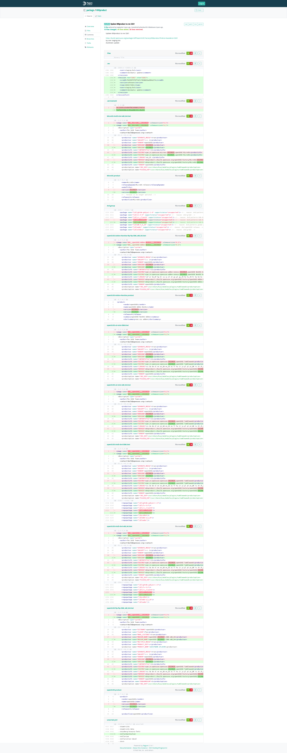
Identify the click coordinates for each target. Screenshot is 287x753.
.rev (108, 63)
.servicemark (112, 101)
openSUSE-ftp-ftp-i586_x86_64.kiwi (120, 608)
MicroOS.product (113, 176)
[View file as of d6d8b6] (195, 53)
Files (88, 30)
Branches (90, 39)
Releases (90, 47)
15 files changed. (110, 29)
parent (200, 24)
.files (109, 53)
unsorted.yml (112, 720)
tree (195, 24)
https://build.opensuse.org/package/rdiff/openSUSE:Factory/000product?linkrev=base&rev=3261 (142, 38)
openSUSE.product (114, 690)
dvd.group (111, 206)
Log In (201, 3)
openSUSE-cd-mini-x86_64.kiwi (119, 385)
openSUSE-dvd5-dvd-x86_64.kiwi (119, 526)
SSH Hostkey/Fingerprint (158, 748)
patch (190, 24)
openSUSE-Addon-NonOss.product (120, 295)
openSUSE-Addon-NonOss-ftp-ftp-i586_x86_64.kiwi (126, 236)
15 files (106, 27)
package (90, 10)
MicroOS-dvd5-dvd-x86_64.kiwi (119, 116)
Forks (89, 43)
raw (186, 24)
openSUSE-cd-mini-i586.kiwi (118, 325)
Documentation (126, 748)
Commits (90, 35)
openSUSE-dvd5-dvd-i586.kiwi (118, 444)
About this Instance (140, 748)
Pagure (145, 745)
